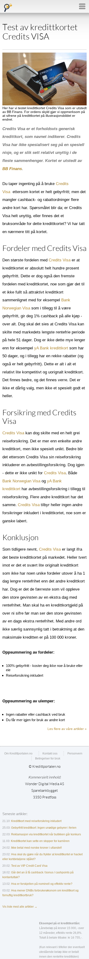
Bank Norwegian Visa (21, 481)
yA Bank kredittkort (51, 348)
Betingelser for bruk (47, 758)
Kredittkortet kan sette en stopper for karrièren (40, 841)
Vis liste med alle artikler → (19, 906)
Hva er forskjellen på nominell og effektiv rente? (41, 884)
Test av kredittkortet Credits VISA (40, 32)
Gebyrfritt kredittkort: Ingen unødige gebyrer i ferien (43, 827)
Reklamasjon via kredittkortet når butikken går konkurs (46, 834)
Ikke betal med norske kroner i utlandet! (36, 847)
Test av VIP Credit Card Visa (29, 865)
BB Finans (12, 168)
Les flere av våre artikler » (67, 729)
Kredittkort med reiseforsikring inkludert (36, 821)
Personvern (74, 753)
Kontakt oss (49, 753)
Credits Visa (59, 260)
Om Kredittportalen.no (18, 753)
